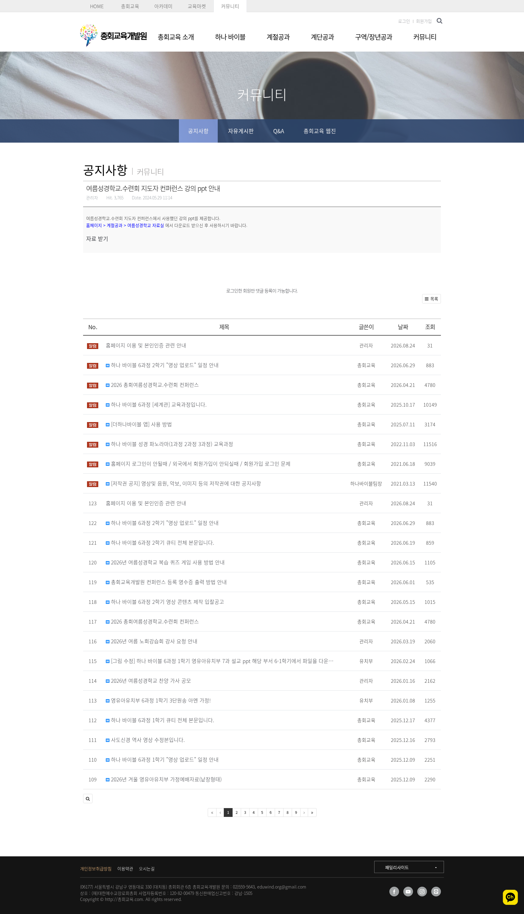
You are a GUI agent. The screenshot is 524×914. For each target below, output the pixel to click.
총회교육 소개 (176, 37)
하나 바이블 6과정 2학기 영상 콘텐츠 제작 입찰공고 (166, 601)
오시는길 (147, 868)
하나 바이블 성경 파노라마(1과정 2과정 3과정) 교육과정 (171, 444)
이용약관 (125, 868)
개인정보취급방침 (96, 868)
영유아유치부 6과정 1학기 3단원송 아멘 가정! (160, 700)
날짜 (403, 327)
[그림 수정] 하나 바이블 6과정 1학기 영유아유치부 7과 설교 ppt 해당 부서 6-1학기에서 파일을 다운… (221, 661)
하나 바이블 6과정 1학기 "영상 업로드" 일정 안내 (164, 759)
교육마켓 (197, 6)
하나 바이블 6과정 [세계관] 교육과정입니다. (158, 404)
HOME (97, 6)
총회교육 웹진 (320, 131)
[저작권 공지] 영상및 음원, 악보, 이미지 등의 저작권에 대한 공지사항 (185, 483)
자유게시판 (241, 131)
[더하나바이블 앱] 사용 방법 (140, 424)
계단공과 (322, 37)
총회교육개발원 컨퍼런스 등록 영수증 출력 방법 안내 (168, 582)
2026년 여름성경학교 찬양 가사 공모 (150, 680)
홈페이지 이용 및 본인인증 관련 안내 (146, 345)
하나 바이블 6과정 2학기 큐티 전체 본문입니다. (161, 542)
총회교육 (130, 6)
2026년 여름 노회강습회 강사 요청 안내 (153, 641)
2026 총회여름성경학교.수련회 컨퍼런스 (154, 384)
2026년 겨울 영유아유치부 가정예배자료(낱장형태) (165, 779)
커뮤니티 (230, 6)
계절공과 (278, 37)
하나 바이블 (230, 37)
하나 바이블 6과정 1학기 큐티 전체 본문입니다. (161, 720)
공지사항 (198, 131)
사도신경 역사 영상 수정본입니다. (147, 739)
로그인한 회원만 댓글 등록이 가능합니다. (262, 290)
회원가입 (424, 21)
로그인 (404, 21)
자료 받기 (97, 239)
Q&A (278, 131)
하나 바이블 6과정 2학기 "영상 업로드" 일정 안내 (164, 365)
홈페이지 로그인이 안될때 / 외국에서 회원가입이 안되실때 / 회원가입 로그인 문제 (200, 463)
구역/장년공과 (373, 37)
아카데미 (163, 6)
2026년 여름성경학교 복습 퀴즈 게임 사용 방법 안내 (167, 562)
